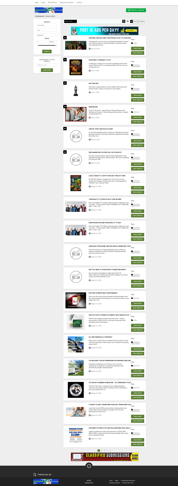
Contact (79, 2)
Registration (52, 2)
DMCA (116, 480)
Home (36, 2)
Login (43, 2)
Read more (138, 48)
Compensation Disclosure (128, 480)
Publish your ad (137, 10)
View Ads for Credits (67, 2)
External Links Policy (127, 482)
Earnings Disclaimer (114, 482)
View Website (138, 53)
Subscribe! (47, 70)
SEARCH (47, 51)
